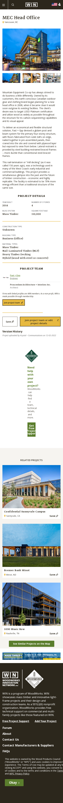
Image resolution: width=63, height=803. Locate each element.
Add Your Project (46, 721)
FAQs (6, 751)
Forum (7, 728)
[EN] (55, 4)
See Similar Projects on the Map (31, 643)
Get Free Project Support (31, 429)
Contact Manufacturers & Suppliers (28, 745)
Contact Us (10, 739)
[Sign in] (60, 4)
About (6, 734)
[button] (58, 50)
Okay (13, 782)
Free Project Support (15, 721)
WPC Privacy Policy (19, 773)
